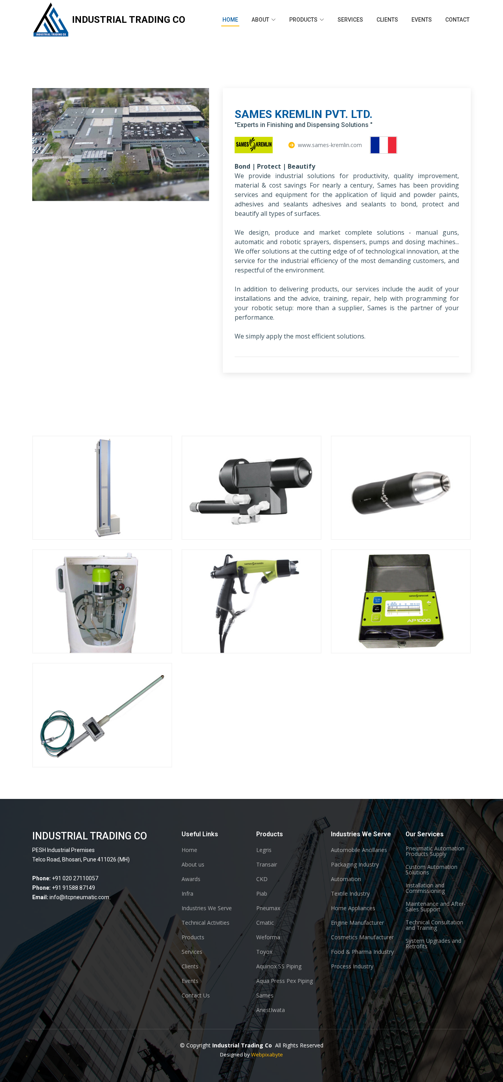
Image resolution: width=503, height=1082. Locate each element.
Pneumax (268, 908)
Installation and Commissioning (425, 888)
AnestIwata (270, 1010)
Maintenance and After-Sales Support (436, 906)
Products (193, 937)
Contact (457, 20)
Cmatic (265, 923)
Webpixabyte (267, 1054)
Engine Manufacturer (357, 923)
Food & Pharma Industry (362, 952)
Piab (261, 893)
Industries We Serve (207, 908)
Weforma (268, 937)
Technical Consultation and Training (434, 925)
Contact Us (196, 995)
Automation (346, 879)
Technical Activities (205, 923)
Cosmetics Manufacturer (362, 937)
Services (350, 20)
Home (230, 20)
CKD (262, 879)
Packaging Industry (355, 864)
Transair (266, 864)
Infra (187, 893)
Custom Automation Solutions (431, 869)
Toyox (264, 952)
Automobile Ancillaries (359, 850)
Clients (387, 20)
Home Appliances (353, 908)
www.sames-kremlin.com (330, 145)
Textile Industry (350, 893)
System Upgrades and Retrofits (433, 943)
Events (421, 20)
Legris (264, 850)
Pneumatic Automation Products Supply (435, 851)
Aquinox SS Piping (278, 966)
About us (193, 864)
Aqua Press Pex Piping (284, 981)
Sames (265, 995)
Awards (191, 879)
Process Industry (352, 966)
